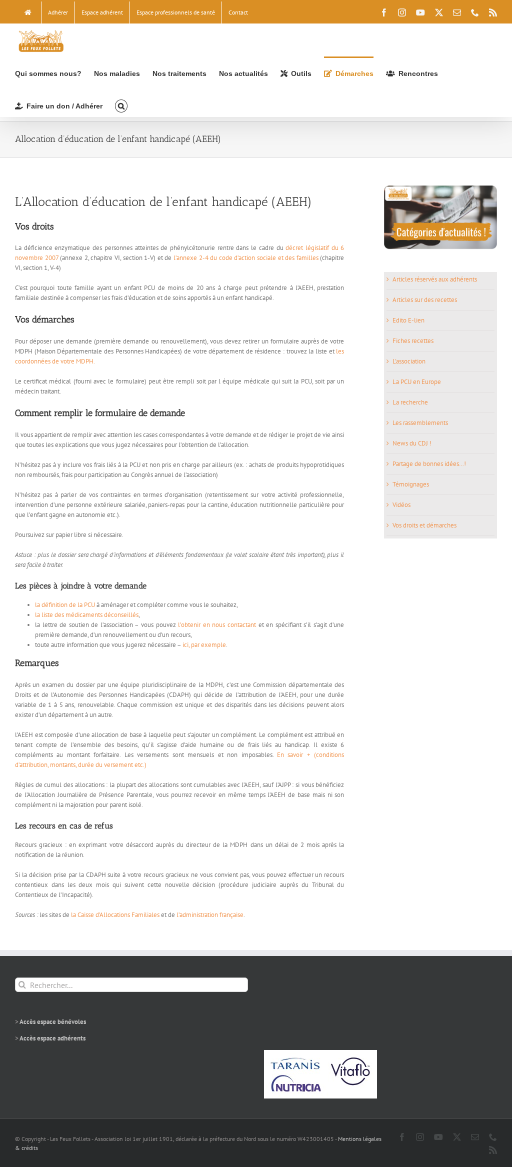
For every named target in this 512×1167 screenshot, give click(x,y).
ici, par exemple (204, 644)
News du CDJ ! (412, 443)
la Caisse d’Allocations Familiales (115, 914)
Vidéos (401, 504)
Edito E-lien (408, 320)
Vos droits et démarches (424, 525)
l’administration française (210, 914)
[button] (121, 105)
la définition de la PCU (65, 604)
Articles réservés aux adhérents (434, 279)
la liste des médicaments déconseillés (86, 614)
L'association (409, 361)
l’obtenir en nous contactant (218, 624)
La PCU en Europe (416, 382)
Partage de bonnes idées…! (429, 464)
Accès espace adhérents (53, 1038)
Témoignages (410, 484)
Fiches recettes (413, 340)
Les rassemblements (420, 422)
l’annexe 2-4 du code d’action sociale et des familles (247, 258)
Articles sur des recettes (424, 300)
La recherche (410, 402)
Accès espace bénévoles (53, 1022)
